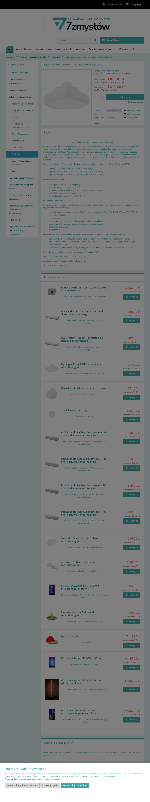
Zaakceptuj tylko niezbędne (22, 785)
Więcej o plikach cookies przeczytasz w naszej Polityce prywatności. (32, 779)
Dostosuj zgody (50, 785)
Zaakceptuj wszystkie (75, 785)
